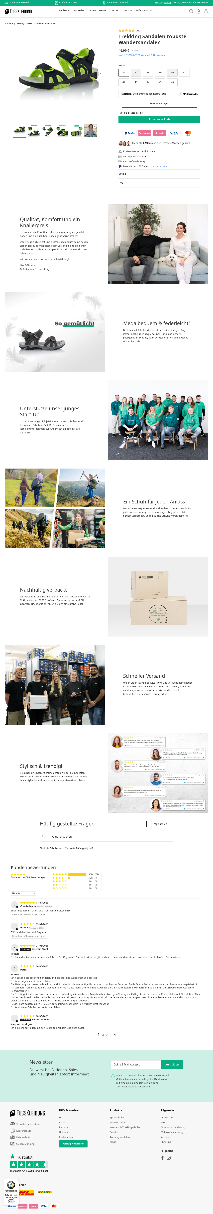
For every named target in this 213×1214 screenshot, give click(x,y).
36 (123, 72)
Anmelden (172, 1065)
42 (123, 82)
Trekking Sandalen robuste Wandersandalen (35, 24)
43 (136, 82)
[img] (27, 902)
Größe (121, 65)
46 (172, 82)
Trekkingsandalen (120, 1137)
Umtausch (159, 55)
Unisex (114, 10)
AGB (163, 1122)
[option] (58, 74)
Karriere (165, 1137)
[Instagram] (169, 1158)
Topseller (79, 10)
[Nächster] (100, 74)
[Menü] (17, 1181)
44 (148, 82)
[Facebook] (162, 1158)
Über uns (127, 10)
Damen (92, 10)
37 (136, 72)
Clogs (113, 1142)
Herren (103, 10)
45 (160, 82)
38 (148, 72)
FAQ (120, 182)
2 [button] (103, 1034)
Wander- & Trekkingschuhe (125, 1127)
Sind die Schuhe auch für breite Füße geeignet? (66, 848)
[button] (126, 30)
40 (172, 72)
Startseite (9, 24)
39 (160, 72)
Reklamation (66, 1137)
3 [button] (107, 1034)
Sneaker (114, 1132)
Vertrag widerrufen (73, 1143)
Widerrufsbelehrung (172, 1132)
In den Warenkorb (159, 119)
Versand (145, 55)
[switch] (11, 1201)
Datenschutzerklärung (173, 1127)
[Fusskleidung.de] (18, 11)
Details (122, 173)
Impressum (167, 1117)
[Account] (199, 11)
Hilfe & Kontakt (144, 10)
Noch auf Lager (159, 103)
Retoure (63, 1127)
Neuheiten (64, 10)
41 (184, 72)
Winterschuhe (117, 1122)
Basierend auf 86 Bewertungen (28, 877)
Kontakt (63, 1122)
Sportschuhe (117, 1117)
